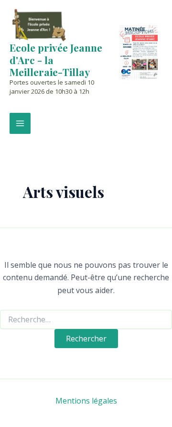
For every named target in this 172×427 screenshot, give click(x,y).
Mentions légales (86, 400)
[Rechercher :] (86, 319)
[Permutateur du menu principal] (20, 123)
